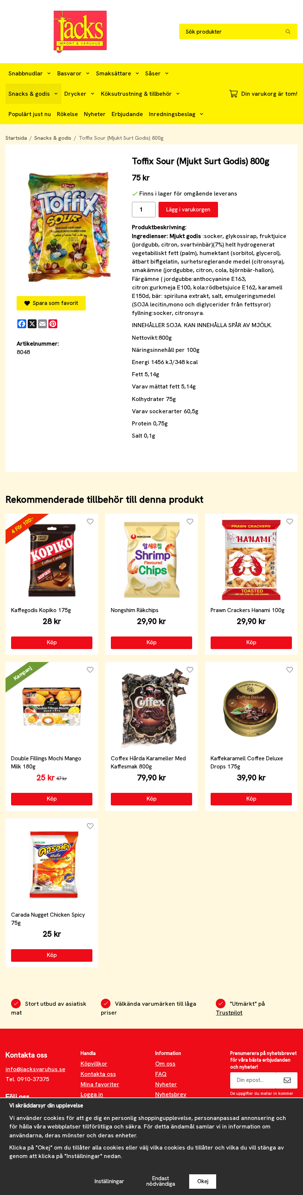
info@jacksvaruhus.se (35, 1069)
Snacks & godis (29, 94)
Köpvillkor (94, 1063)
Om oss (165, 1063)
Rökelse (67, 114)
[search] (291, 31)
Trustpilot (229, 1012)
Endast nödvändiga (160, 1181)
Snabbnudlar (25, 73)
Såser (153, 73)
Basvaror (69, 73)
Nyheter (95, 114)
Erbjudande (127, 114)
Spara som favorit (54, 303)
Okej (202, 1181)
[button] (51, 642)
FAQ (161, 1074)
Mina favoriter (100, 1084)
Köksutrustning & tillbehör (136, 94)
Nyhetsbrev (170, 1094)
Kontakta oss (98, 1074)
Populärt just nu (29, 114)
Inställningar (109, 1181)
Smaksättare (113, 73)
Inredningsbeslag (172, 114)
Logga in (92, 1094)
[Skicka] (286, 1080)
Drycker (75, 94)
